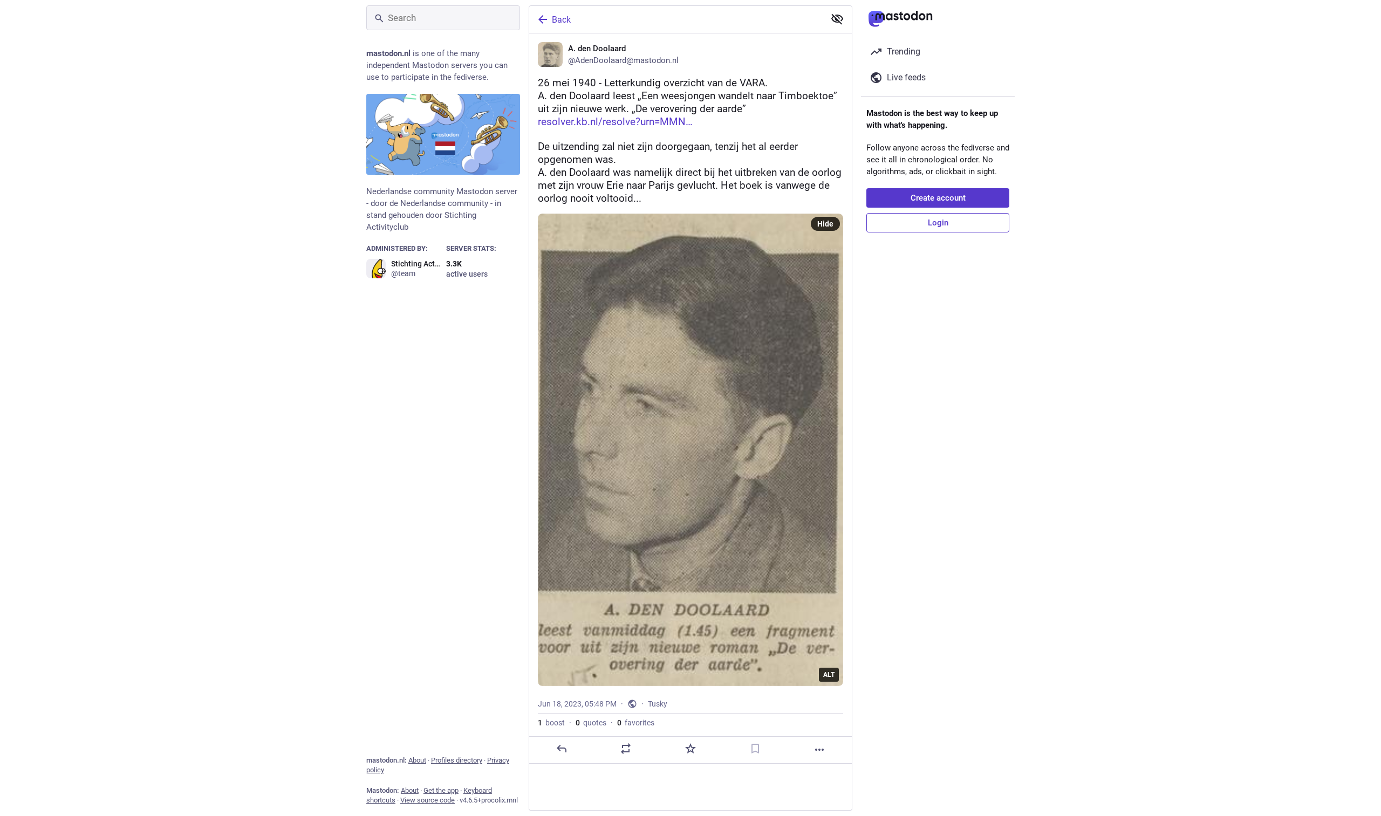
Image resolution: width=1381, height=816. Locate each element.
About (417, 760)
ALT (829, 674)
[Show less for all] (837, 19)
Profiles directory (456, 760)
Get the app (441, 790)
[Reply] (561, 748)
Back (561, 20)
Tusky (657, 704)
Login (938, 223)
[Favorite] (690, 748)
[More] (819, 749)
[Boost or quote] (625, 748)
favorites (635, 722)
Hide (825, 224)
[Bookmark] (755, 748)
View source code (427, 800)
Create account (938, 198)
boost (551, 722)
